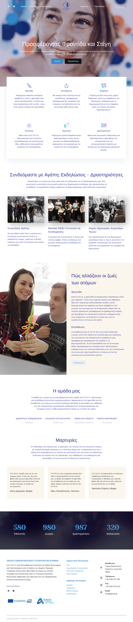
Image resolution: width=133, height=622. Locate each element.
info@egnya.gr (111, 594)
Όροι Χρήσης (71, 574)
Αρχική (24, 6)
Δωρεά (119, 6)
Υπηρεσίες (84, 6)
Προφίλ (34, 6)
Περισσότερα (46, 6)
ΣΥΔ (68, 565)
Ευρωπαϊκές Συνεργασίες (77, 568)
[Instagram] (14, 6)
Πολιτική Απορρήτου (75, 571)
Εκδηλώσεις (71, 594)
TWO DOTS (33, 619)
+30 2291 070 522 (112, 586)
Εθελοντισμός (72, 591)
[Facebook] (8, 6)
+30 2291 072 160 (112, 579)
